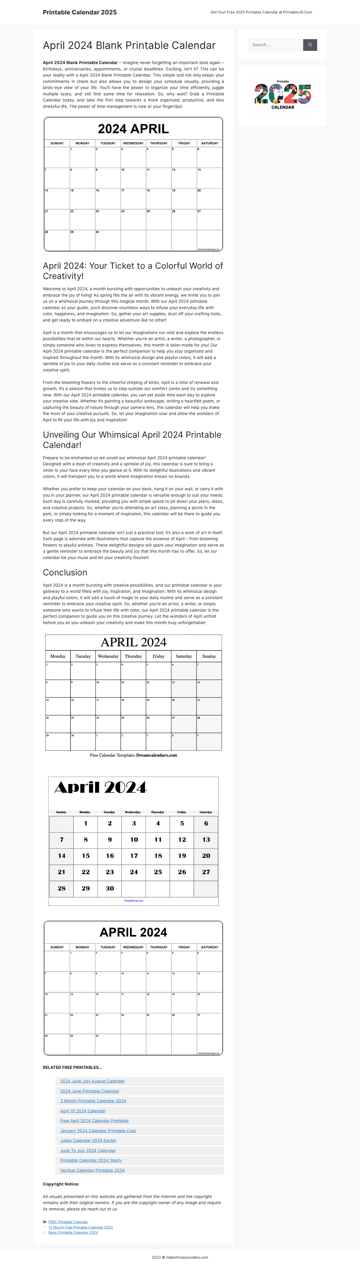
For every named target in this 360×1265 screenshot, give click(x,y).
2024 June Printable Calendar (89, 1091)
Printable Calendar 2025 (80, 12)
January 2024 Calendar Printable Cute (98, 1130)
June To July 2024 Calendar (88, 1150)
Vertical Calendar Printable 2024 (92, 1170)
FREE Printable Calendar (68, 1222)
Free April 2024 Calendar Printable (94, 1120)
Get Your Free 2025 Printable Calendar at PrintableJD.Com (261, 12)
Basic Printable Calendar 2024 (73, 1232)
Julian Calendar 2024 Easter (88, 1140)
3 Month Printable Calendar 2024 (93, 1100)
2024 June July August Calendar (92, 1081)
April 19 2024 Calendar (83, 1110)
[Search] (310, 45)
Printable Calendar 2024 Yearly (91, 1160)
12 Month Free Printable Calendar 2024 (80, 1227)
